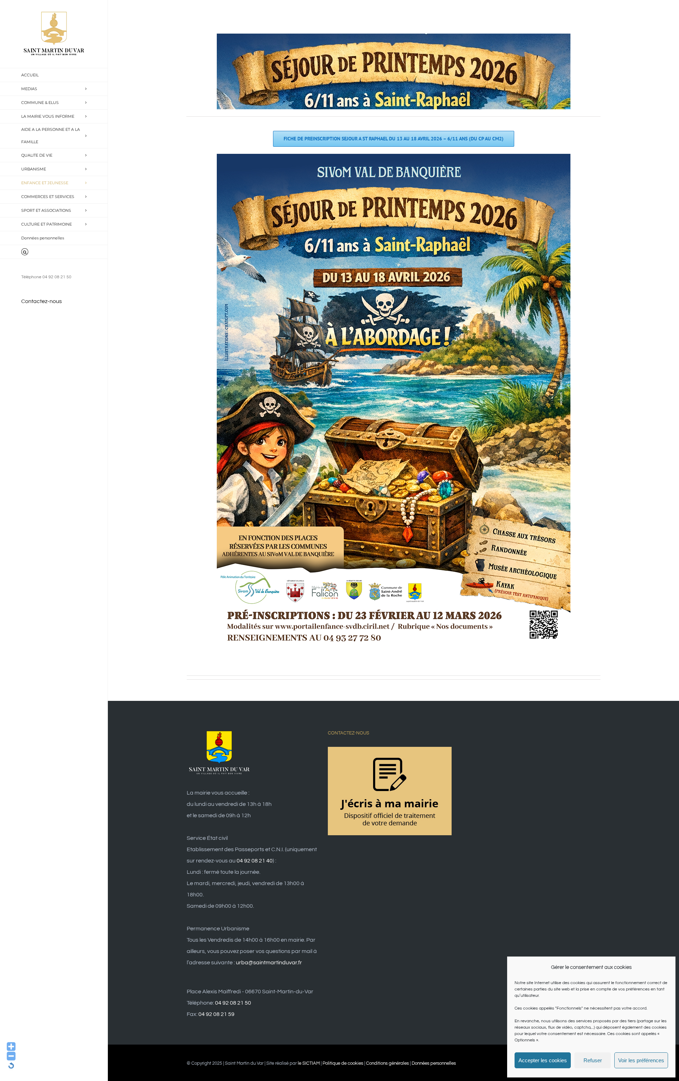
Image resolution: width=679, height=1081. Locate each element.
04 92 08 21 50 (233, 1003)
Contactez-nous (41, 301)
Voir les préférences (641, 1060)
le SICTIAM (309, 1063)
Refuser (593, 1060)
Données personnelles (434, 1063)
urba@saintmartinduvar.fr (269, 962)
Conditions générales (387, 1063)
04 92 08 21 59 (216, 1014)
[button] (54, 252)
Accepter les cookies (542, 1060)
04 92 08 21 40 (255, 861)
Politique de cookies (343, 1063)
